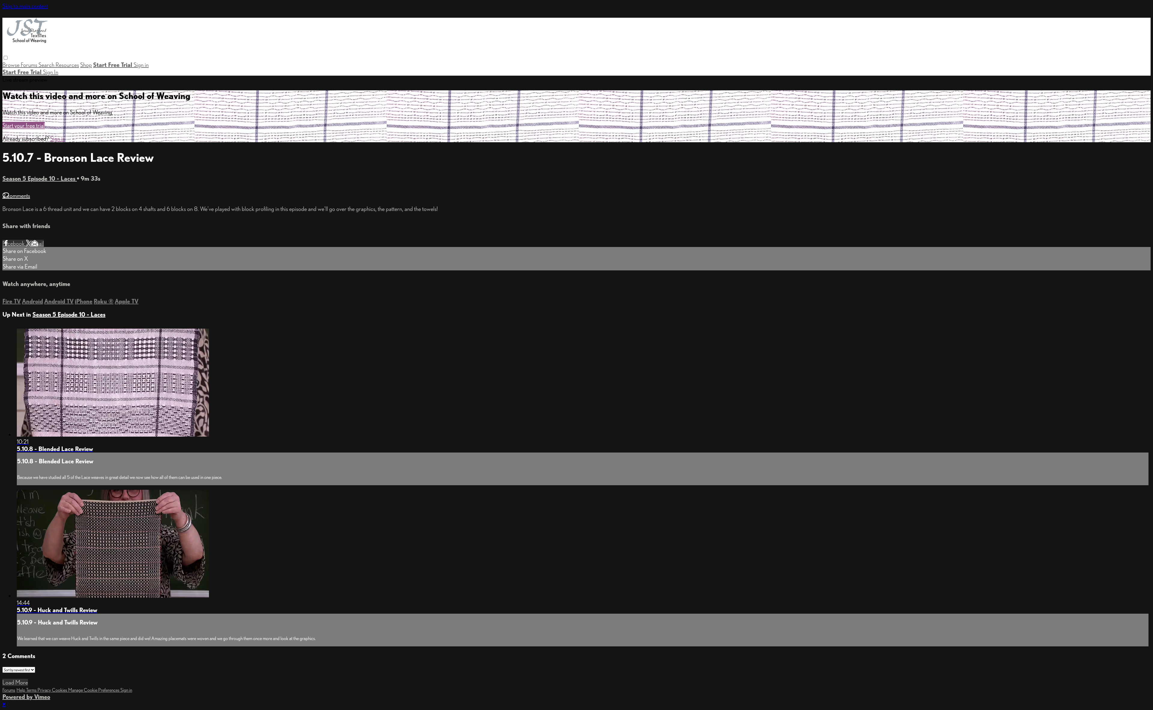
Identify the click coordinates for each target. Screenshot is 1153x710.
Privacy (45, 690)
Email (37, 243)
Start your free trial (23, 125)
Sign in (141, 64)
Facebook (14, 243)
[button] (6, 58)
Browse (11, 64)
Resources (67, 64)
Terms (32, 690)
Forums (29, 64)
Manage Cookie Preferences (94, 690)
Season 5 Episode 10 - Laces (39, 178)
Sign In (50, 72)
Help (21, 690)
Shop (86, 64)
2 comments (16, 195)
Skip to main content (25, 6)
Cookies (60, 690)
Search (47, 64)
